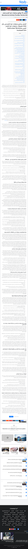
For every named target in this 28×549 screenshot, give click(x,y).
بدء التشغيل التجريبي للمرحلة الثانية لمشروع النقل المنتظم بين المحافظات (13, 489)
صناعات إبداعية (23, 521)
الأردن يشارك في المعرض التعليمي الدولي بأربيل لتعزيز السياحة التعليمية (22, 453)
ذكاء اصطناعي (24, 519)
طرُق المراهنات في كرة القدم (21, 60)
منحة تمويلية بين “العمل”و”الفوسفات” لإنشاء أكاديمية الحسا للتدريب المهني (6, 453)
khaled (26, 17)
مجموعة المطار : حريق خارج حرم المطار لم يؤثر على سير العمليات (15, 459)
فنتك (25, 523)
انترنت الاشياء (17, 516)
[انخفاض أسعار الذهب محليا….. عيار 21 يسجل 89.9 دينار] (24, 476)
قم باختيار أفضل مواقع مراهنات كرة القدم (19, 47)
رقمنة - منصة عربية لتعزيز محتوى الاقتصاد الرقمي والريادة (9, 545)
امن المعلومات (23, 516)
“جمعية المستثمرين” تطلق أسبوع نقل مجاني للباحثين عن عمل (15, 472)
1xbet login (6, 120)
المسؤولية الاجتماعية (7, 514)
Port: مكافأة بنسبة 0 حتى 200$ (20, 42)
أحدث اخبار (23, 68)
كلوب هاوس (4, 523)
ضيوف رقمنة (18, 521)
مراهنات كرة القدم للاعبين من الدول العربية (19, 82)
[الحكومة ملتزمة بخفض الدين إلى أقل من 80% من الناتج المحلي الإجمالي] (14, 449)
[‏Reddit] (17, 20)
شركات (3, 519)
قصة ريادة (9, 523)
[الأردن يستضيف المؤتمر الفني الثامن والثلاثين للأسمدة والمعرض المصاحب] (21, 536)
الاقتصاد (26, 11)
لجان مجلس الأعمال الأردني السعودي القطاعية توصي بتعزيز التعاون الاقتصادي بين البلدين (12, 469)
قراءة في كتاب (14, 523)
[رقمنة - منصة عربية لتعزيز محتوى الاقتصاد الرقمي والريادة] (22, 2)
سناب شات (7, 519)
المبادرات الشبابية (15, 514)
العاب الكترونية (21, 514)
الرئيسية (19, 546)
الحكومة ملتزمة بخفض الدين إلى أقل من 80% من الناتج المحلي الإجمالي (14, 453)
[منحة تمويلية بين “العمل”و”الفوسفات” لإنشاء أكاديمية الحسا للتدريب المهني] (5, 449)
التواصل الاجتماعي (12, 512)
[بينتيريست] (18, 20)
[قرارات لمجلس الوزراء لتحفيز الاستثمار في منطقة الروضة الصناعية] (24, 483)
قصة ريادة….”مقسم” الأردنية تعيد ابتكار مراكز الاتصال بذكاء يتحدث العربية (14, 492)
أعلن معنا (11, 546)
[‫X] (24, 20)
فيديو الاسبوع (20, 523)
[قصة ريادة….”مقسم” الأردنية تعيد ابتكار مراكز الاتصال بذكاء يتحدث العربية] (24, 493)
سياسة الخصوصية (14, 546)
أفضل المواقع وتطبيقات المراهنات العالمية (19, 63)
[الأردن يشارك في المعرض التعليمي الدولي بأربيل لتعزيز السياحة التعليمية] (22, 449)
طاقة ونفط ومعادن (11, 521)
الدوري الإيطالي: (22, 35)
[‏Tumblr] (20, 20)
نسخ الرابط (11, 416)
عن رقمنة (17, 546)
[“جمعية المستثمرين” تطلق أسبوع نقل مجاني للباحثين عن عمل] (24, 473)
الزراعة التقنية (6, 512)
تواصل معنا (9, 546)
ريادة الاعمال (12, 519)
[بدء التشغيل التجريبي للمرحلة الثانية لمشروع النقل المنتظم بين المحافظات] (24, 490)
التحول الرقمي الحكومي (20, 512)
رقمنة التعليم (18, 519)
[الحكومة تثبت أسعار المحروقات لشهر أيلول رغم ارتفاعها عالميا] (7, 536)
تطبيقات (3, 516)
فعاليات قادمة (4, 521)
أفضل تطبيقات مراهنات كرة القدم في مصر (19, 78)
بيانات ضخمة (9, 516)
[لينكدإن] (22, 20)
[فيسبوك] (25, 20)
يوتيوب (14, 526)
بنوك (13, 516)
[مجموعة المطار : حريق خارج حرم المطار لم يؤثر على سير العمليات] (24, 460)
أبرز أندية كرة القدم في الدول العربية (20, 79)
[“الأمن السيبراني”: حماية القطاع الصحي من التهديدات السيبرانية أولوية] (24, 463)
